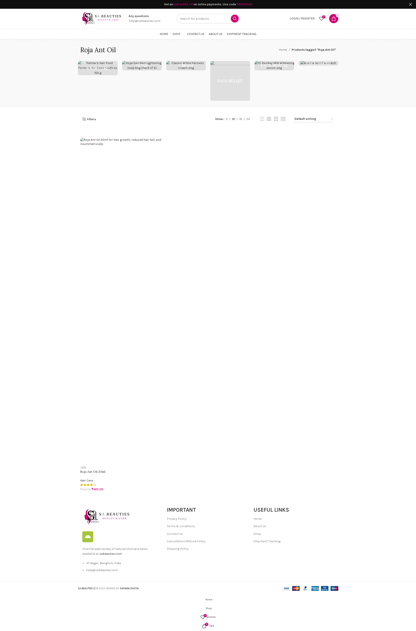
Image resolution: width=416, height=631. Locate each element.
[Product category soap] (142, 65)
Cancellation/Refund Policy (186, 541)
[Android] (87, 536)
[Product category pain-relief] (230, 81)
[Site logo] (101, 18)
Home (283, 50)
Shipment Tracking (267, 541)
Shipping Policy (178, 549)
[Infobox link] (144, 19)
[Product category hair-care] (98, 68)
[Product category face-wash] (318, 63)
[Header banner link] (208, 4)
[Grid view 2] (269, 119)
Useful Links (271, 510)
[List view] (262, 119)
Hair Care (86, 480)
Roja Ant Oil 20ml (92, 472)
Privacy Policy (176, 519)
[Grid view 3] (276, 119)
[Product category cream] (186, 65)
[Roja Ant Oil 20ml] (121, 302)
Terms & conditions (181, 526)
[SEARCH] (235, 19)
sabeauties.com (110, 554)
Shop (257, 534)
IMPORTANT (181, 510)
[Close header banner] (410, 4)
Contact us (175, 534)
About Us (260, 526)
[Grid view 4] (283, 119)
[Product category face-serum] (274, 65)
